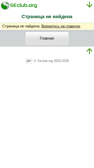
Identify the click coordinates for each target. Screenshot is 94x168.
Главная (47, 38)
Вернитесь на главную (60, 26)
